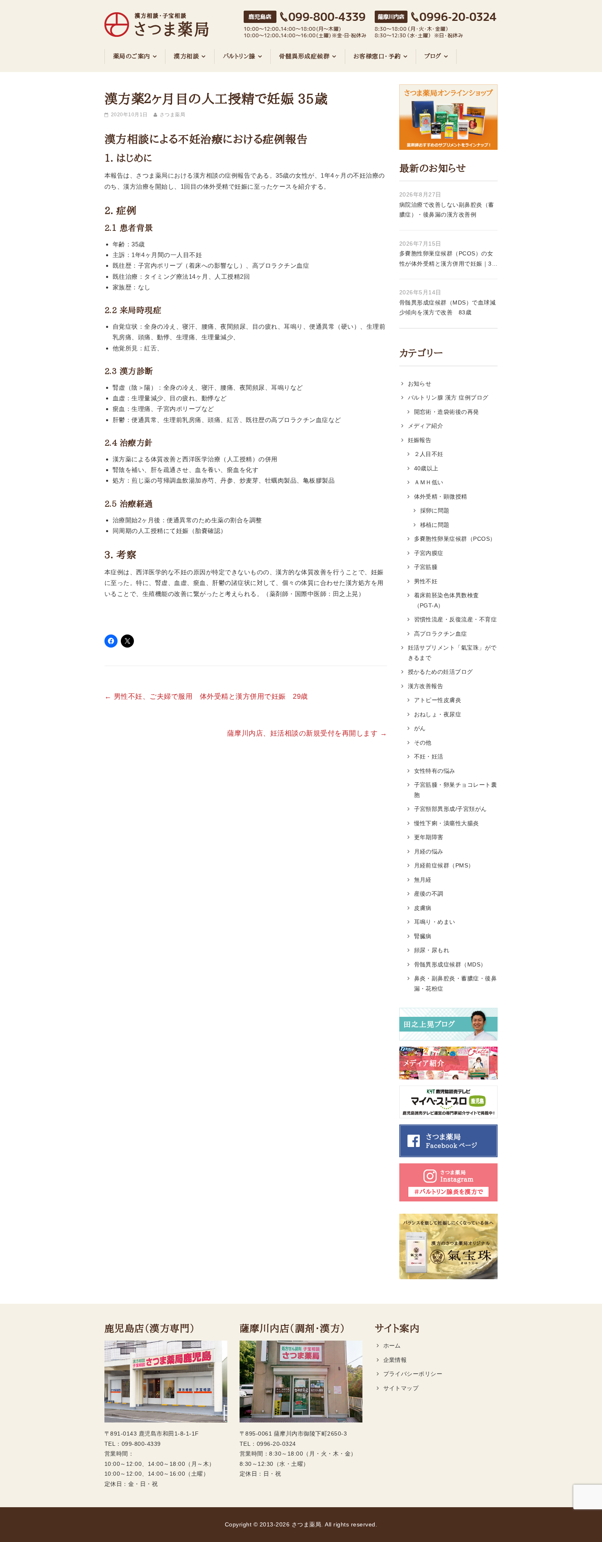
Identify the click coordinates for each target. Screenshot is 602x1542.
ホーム (392, 1345)
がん (420, 728)
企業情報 (395, 1360)
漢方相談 (186, 56)
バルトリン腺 (239, 56)
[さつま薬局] (156, 20)
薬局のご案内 (131, 56)
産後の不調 (429, 893)
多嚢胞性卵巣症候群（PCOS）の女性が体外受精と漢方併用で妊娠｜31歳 (447, 259)
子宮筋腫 (426, 567)
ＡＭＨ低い (429, 482)
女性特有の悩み (434, 771)
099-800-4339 (141, 1443)
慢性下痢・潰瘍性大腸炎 (446, 823)
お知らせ (420, 383)
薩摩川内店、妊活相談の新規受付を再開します (307, 733)
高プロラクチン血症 (440, 633)
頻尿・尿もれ (432, 950)
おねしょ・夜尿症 (438, 714)
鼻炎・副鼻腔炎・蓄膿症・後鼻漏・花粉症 (455, 983)
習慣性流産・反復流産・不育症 (455, 619)
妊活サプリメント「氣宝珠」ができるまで (452, 652)
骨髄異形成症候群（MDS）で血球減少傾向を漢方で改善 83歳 (447, 307)
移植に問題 (435, 525)
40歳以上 (426, 468)
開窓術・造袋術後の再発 (446, 412)
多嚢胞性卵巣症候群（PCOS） (455, 538)
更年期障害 (429, 837)
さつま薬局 (172, 114)
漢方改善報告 (426, 686)
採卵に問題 (435, 510)
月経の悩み (429, 851)
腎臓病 (423, 936)
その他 (423, 742)
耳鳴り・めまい (434, 922)
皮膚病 (423, 908)
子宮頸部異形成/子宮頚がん (450, 809)
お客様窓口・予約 (377, 56)
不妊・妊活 (429, 756)
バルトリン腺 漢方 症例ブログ (448, 397)
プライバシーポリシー (413, 1373)
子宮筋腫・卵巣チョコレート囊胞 (455, 789)
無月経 (423, 879)
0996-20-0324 (276, 1443)
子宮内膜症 (429, 553)
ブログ (432, 56)
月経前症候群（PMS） (444, 865)
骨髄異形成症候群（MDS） (450, 964)
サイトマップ (401, 1388)
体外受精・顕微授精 (440, 496)
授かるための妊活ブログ (440, 671)
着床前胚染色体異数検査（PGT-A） (446, 600)
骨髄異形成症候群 (304, 56)
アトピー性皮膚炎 (438, 700)
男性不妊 (426, 581)
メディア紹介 (426, 425)
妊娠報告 (420, 440)
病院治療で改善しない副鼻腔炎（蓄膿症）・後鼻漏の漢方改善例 (446, 209)
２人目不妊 (429, 454)
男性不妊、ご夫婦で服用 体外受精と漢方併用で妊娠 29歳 (206, 696)
